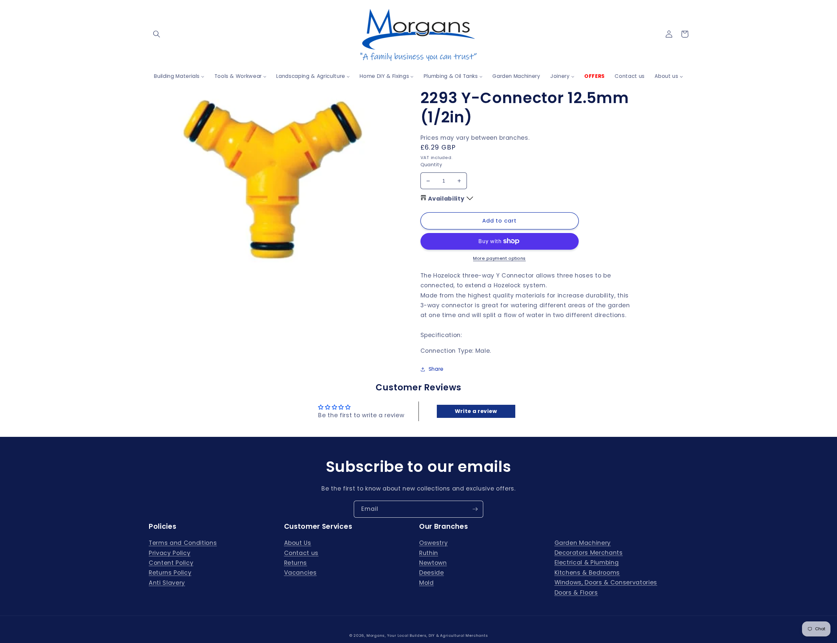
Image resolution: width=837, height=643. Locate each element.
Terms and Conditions (183, 543)
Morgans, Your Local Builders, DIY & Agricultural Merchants (427, 635)
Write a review (476, 411)
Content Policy (171, 563)
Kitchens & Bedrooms (587, 573)
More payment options (499, 258)
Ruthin (428, 553)
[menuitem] (179, 76)
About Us (297, 543)
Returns (295, 563)
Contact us (301, 553)
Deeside (431, 573)
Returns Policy (170, 573)
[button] (156, 34)
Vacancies (300, 573)
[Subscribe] (475, 509)
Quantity (431, 164)
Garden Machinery (583, 543)
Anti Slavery (167, 583)
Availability (446, 199)
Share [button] (436, 369)
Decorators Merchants (589, 553)
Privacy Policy (169, 553)
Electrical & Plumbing (587, 562)
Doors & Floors (576, 593)
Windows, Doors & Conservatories (606, 582)
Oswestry (433, 543)
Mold (426, 583)
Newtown (433, 563)
